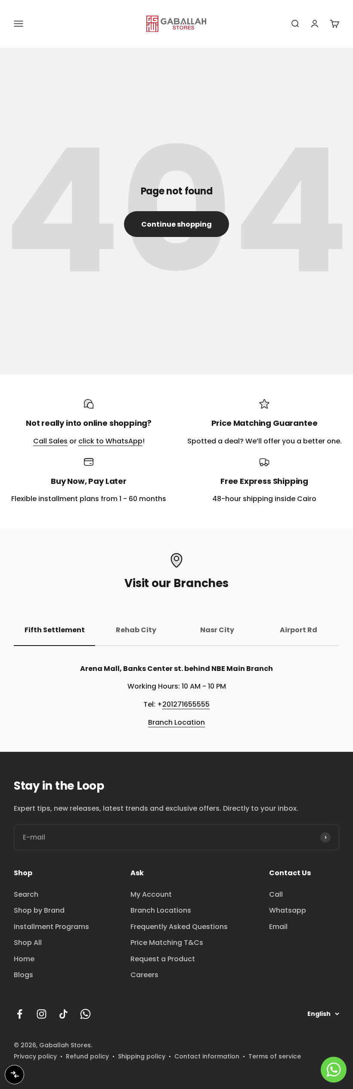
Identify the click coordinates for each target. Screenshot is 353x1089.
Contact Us (290, 873)
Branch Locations (160, 910)
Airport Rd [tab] (298, 630)
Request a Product (162, 959)
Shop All (28, 942)
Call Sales (50, 441)
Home (24, 959)
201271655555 (186, 704)
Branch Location (176, 722)
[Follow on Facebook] (19, 1014)
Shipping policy (141, 1056)
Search (26, 894)
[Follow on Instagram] (41, 1014)
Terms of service (274, 1056)
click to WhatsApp (110, 441)
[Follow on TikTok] (63, 1014)
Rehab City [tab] (136, 630)
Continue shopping (176, 224)
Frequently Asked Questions (179, 927)
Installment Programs (51, 927)
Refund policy (87, 1056)
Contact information (206, 1056)
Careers (144, 975)
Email (278, 927)
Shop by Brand (39, 910)
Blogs (23, 975)
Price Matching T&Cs (166, 942)
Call (276, 894)
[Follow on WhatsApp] (85, 1014)
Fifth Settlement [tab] (55, 630)
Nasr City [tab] (217, 630)
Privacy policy (35, 1056)
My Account (151, 894)
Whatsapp (287, 910)
